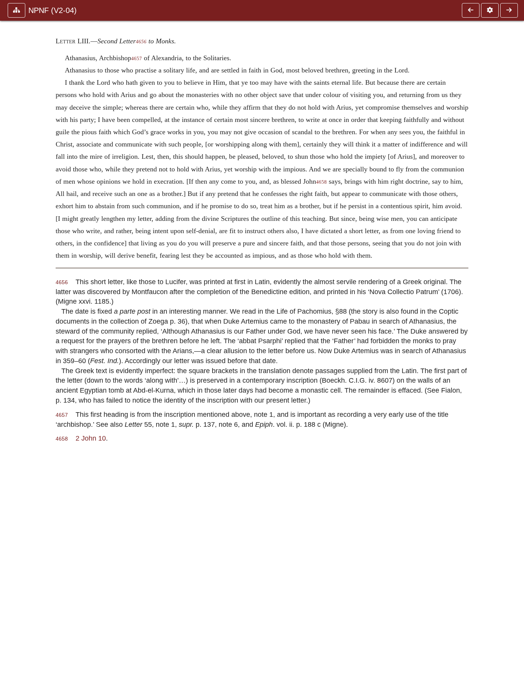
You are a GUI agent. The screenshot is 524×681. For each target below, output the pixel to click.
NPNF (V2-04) (52, 10)
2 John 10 (91, 438)
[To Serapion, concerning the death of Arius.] (509, 10)
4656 (141, 41)
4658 (321, 182)
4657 (136, 58)
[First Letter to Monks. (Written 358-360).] (471, 10)
